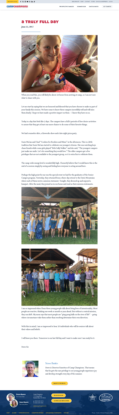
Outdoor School (24, 413)
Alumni (14, 413)
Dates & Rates (93, 8)
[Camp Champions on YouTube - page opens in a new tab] (27, 1)
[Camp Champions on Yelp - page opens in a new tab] (29, 1)
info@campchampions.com (39, 406)
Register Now (58, 395)
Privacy (93, 413)
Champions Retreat (37, 413)
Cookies (98, 413)
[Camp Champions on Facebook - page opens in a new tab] (20, 1)
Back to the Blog (59, 383)
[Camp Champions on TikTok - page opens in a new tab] (34, 1)
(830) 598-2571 (75, 1)
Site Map (66, 413)
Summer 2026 (81, 8)
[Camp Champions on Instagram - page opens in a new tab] (25, 1)
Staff (82, 1)
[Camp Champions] (17, 7)
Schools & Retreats (102, 1)
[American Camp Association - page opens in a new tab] (106, 398)
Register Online (12, 1)
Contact (87, 1)
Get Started (107, 7)
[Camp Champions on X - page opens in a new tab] (23, 1)
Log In (111, 1)
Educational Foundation (53, 413)
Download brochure (61, 401)
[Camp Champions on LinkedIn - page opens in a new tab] (32, 1)
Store (93, 1)
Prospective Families (66, 8)
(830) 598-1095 (38, 403)
